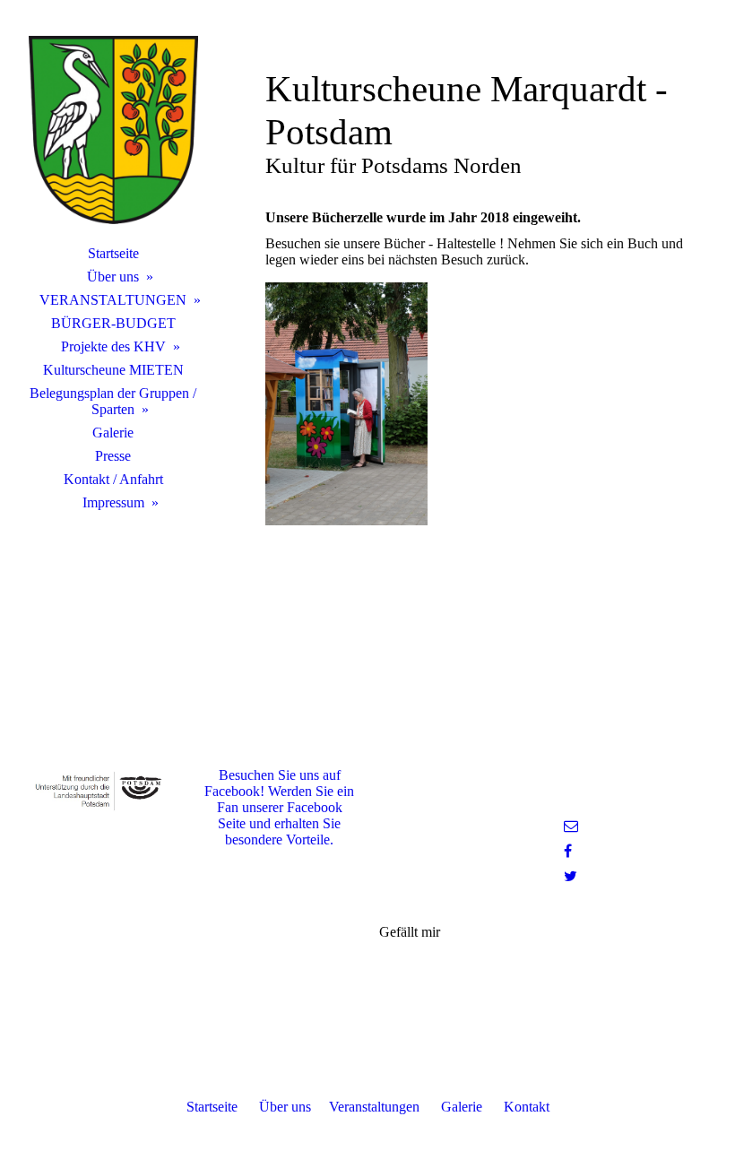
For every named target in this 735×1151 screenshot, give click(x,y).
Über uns (113, 276)
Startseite (113, 253)
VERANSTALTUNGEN (112, 299)
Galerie (113, 432)
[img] (113, 130)
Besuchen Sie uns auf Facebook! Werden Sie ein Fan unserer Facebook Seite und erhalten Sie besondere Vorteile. (279, 807)
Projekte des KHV (113, 346)
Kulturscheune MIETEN (113, 369)
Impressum (113, 502)
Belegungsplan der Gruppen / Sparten (113, 401)
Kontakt (526, 1106)
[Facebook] (568, 851)
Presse (113, 455)
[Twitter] (570, 876)
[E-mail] (571, 826)
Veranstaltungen (374, 1106)
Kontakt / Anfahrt (113, 479)
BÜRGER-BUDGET (113, 323)
